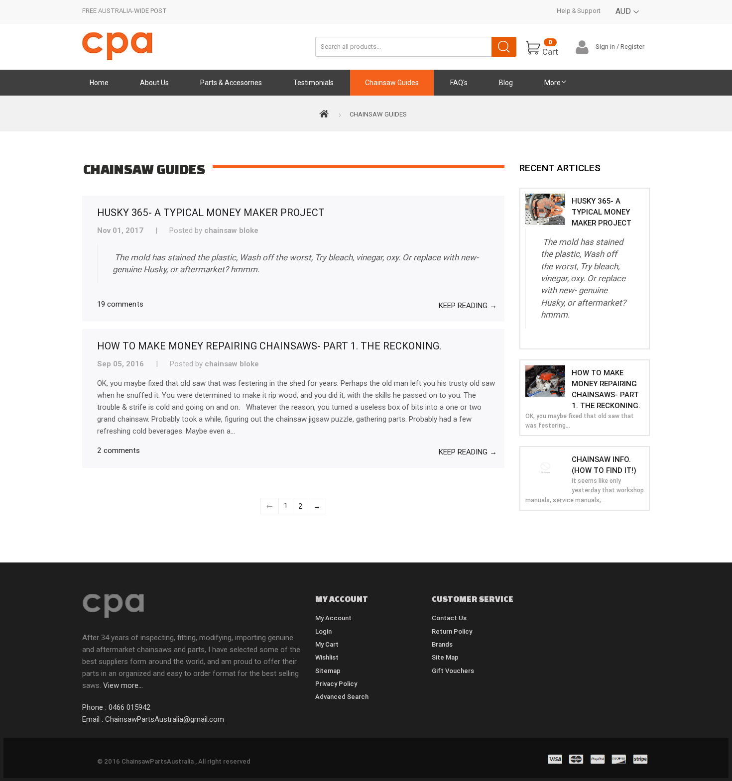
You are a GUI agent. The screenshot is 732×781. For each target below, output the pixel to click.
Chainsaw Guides (392, 83)
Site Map (445, 657)
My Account (333, 618)
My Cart (327, 644)
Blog (506, 83)
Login (323, 631)
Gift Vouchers (453, 671)
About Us (154, 83)
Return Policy (452, 631)
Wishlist (327, 657)
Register (632, 46)
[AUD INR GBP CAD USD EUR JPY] (627, 18)
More (552, 83)
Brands (442, 644)
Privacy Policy (336, 683)
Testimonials (313, 83)
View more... (123, 685)
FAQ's (459, 83)
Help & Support (579, 10)
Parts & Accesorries (231, 83)
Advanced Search (341, 696)
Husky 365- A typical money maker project (211, 212)
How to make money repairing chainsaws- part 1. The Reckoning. (269, 345)
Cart (550, 47)
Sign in (605, 46)
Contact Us (449, 618)
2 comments (118, 450)
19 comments (120, 304)
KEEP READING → (468, 305)
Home (99, 83)
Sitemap (328, 671)
